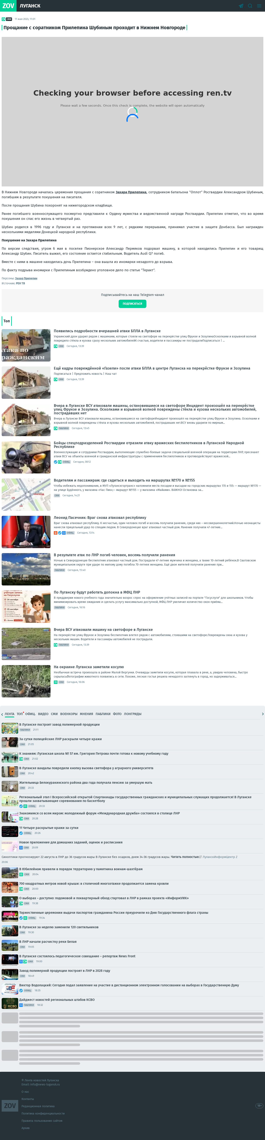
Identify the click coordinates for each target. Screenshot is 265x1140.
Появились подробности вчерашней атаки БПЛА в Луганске (107, 331)
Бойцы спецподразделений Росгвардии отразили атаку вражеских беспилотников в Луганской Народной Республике (149, 445)
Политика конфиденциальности (43, 1113)
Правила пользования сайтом (42, 1121)
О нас (25, 1092)
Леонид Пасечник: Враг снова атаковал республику (100, 517)
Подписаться (132, 303)
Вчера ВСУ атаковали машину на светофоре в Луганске (103, 629)
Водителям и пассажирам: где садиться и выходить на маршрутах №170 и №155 (124, 480)
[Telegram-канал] (241, 6)
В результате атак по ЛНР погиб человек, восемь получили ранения (114, 555)
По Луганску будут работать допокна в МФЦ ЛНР (97, 592)
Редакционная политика (38, 1106)
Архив (26, 1128)
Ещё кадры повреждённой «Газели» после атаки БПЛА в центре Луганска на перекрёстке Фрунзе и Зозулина (152, 368)
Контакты (28, 1099)
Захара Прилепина (131, 192)
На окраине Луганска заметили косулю (89, 667)
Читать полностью (185, 857)
